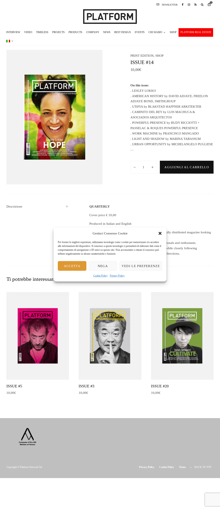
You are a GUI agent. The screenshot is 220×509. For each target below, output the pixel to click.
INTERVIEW (13, 32)
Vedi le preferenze (141, 266)
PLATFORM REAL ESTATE (195, 32)
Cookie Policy (100, 275)
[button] (160, 233)
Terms (182, 467)
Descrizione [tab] (14, 206)
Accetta (72, 266)
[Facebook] (183, 4)
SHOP (173, 32)
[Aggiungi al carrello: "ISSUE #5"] (31, 368)
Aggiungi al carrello (186, 167)
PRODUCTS (75, 32)
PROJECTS (58, 32)
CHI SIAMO (155, 32)
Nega (103, 266)
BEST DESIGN (122, 32)
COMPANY (92, 32)
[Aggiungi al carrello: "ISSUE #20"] (175, 368)
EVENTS (140, 32)
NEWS (106, 32)
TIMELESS (42, 32)
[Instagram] (189, 4)
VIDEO (28, 32)
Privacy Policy (117, 275)
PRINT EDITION (142, 55)
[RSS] (195, 4)
